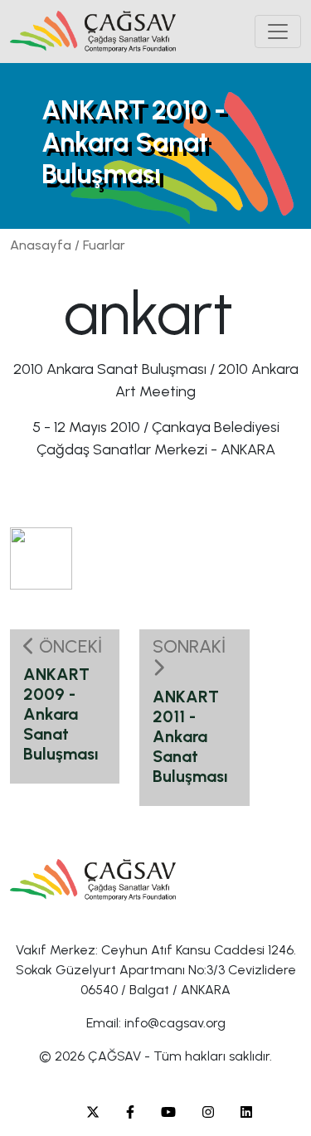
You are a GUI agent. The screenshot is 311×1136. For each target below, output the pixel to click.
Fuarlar (104, 245)
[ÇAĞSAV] (93, 31)
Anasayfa (40, 245)
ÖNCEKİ (68, 646)
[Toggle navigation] (278, 31)
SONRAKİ (189, 646)
